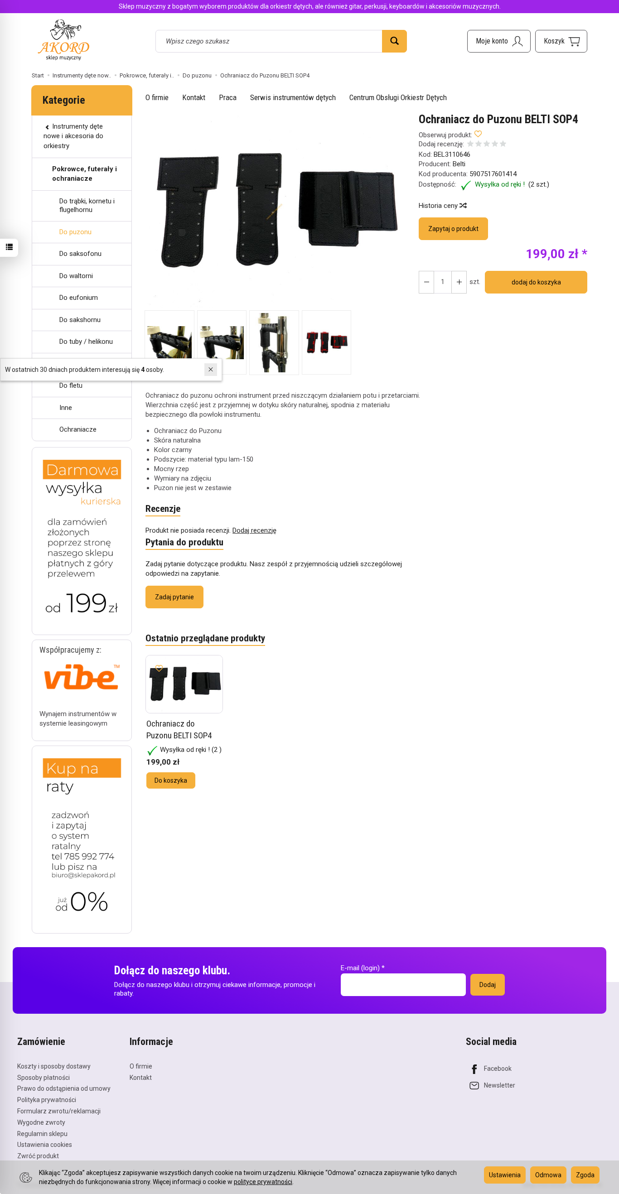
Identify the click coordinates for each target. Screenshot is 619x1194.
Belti (459, 164)
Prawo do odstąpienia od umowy (64, 1088)
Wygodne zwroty (41, 1122)
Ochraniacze (78, 429)
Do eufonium (78, 298)
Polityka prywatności (46, 1099)
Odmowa (548, 1175)
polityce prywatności (263, 1181)
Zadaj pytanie (174, 597)
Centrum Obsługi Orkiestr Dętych (398, 97)
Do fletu (70, 385)
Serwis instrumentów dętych (293, 97)
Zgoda (585, 1175)
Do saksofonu (80, 254)
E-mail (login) (360, 968)
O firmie (157, 97)
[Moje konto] (499, 41)
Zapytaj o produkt (453, 228)
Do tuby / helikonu (86, 341)
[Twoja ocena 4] (495, 144)
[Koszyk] (561, 41)
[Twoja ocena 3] (487, 144)
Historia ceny (439, 206)
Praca (228, 97)
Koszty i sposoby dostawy (54, 1066)
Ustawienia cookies (44, 1144)
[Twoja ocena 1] (470, 144)
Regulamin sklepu (42, 1133)
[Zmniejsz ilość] (459, 282)
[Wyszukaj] (394, 41)
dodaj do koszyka (536, 282)
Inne (65, 408)
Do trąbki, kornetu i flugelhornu (87, 205)
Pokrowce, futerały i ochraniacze (84, 174)
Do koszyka (171, 780)
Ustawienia (505, 1175)
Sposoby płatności (43, 1077)
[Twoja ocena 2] (478, 144)
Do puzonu (75, 232)
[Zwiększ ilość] (426, 282)
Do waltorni (76, 276)
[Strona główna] (63, 39)
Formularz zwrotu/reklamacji (59, 1111)
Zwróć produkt (38, 1156)
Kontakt (193, 97)
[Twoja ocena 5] (503, 144)
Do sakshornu (80, 320)
